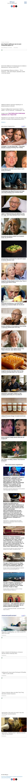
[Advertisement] (14, 24)
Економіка (16, 47)
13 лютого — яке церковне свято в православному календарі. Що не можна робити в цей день (13, 605)
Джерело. (3, 122)
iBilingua (12, 2)
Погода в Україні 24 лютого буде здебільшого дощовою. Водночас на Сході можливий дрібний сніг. (13, 564)
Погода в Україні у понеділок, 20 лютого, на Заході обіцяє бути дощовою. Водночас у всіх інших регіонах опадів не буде (13, 585)
